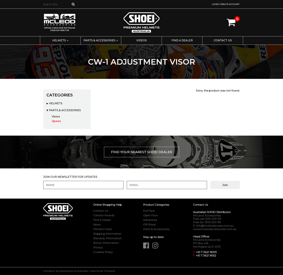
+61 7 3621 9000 (206, 252)
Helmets (59, 40)
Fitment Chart (102, 229)
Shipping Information (107, 233)
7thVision (109, 271)
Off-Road (149, 224)
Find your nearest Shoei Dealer (141, 152)
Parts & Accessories (99, 40)
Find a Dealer (182, 40)
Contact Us (223, 40)
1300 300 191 (213, 218)
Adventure (150, 220)
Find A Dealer (102, 220)
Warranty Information (107, 238)
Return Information (106, 242)
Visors (56, 116)
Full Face (149, 210)
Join (225, 185)
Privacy (98, 247)
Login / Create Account (226, 4)
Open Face (150, 215)
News (97, 224)
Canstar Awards (103, 215)
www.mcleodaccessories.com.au (214, 229)
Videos (141, 40)
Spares (56, 121)
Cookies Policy (103, 252)
